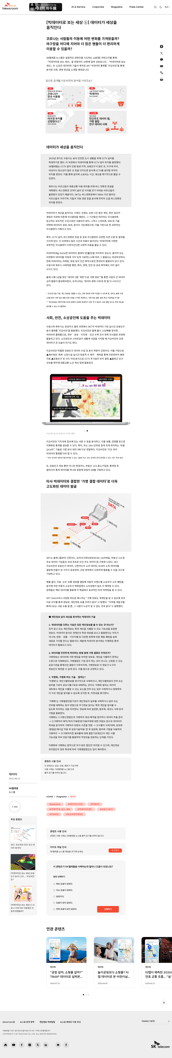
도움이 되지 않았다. (64, 903)
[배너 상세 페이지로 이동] (45, 7)
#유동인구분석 (106, 809)
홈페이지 (6, 1045)
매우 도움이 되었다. (64, 884)
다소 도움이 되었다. (64, 890)
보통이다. (60, 897)
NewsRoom (10, 8)
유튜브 (14, 1045)
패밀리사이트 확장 (155, 1021)
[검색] (155, 7)
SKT (10, 6)
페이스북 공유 (161, 46)
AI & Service (78, 7)
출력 (161, 79)
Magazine (116, 7)
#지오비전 (54, 814)
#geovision (55, 804)
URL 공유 (161, 72)
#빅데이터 (94, 804)
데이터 (13, 774)
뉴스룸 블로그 (58, 1045)
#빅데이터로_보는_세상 (59, 809)
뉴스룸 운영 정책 (27, 1022)
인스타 (30, 1045)
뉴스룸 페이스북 (66, 1045)
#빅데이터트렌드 (85, 809)
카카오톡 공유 (161, 59)
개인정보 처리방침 (47, 1022)
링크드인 (46, 1045)
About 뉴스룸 (9, 1022)
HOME (49, 797)
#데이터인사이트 (75, 804)
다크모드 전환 (160, 7)
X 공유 (161, 53)
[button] (84, 431)
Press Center (136, 7)
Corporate (98, 7)
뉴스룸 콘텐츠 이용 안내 (70, 1022)
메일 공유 (161, 66)
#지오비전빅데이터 (74, 814)
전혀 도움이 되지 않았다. (66, 909)
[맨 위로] (164, 1003)
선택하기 (108, 909)
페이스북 (22, 1045)
